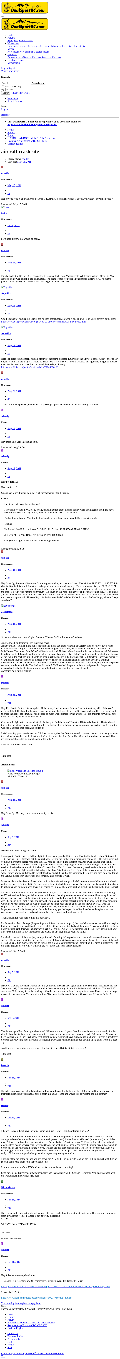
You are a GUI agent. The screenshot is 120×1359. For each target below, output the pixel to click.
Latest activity (78, 46)
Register (5, 114)
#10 (9, 632)
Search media (42, 51)
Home (11, 35)
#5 (9, 353)
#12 (9, 808)
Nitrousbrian (8, 1187)
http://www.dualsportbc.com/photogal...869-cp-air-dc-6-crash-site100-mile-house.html (43, 321)
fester (4, 213)
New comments (27, 51)
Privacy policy (15, 1339)
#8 (9, 476)
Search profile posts (51, 57)
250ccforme (7, 611)
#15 (9, 1026)
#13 (9, 845)
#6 (9, 399)
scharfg (5, 416)
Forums (11, 37)
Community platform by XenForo (32, 1353)
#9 (9, 578)
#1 (9, 193)
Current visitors (15, 57)
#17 (9, 1125)
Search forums (26, 40)
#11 (9, 703)
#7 (9, 436)
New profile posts (62, 46)
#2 (9, 233)
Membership (14, 63)
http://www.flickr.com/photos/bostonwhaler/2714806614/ (29, 367)
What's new (13, 43)
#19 (9, 1270)
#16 (9, 1085)
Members (12, 54)
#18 (9, 1207)
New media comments (42, 46)
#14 (9, 980)
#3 (9, 270)
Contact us (13, 1333)
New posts (13, 40)
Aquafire (6, 293)
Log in (4, 109)
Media (11, 49)
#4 (9, 313)
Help (10, 1342)
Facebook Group (16, 60)
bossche (5, 1065)
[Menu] (2, 16)
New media (24, 46)
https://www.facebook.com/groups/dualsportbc (32, 124)
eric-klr (25, 159)
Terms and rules (15, 1336)
